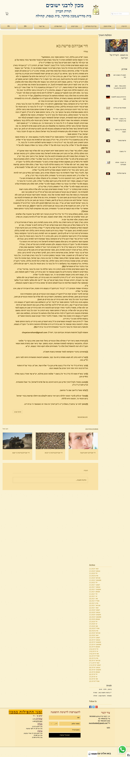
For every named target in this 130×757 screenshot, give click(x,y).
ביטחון (110, 689)
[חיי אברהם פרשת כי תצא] (17, 441)
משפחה (109, 696)
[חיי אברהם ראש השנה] (83, 441)
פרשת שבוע (17, 412)
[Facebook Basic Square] (90, 707)
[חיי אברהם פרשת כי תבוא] (50, 441)
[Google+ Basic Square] (96, 707)
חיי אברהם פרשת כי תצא (21, 453)
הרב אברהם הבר (82, 417)
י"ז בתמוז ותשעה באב (105, 692)
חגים (100, 689)
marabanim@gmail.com (98, 723)
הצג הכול (5, 429)
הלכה (105, 689)
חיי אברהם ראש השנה (88, 453)
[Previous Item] (124, 45)
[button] (7, 13)
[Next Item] (109, 45)
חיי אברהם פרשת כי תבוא (54, 453)
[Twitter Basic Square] (93, 707)
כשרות (95, 692)
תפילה (95, 696)
